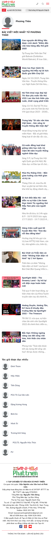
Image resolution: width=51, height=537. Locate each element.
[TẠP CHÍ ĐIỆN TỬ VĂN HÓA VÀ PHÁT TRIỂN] (10, 3)
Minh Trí (14, 424)
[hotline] (37, 4)
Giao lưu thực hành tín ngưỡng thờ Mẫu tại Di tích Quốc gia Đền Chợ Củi (35, 71)
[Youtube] (30, 526)
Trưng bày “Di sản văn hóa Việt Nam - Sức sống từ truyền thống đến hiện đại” (35, 123)
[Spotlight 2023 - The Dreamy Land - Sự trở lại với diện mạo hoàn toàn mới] (11, 282)
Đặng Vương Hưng (19, 405)
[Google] (25, 526)
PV (12, 452)
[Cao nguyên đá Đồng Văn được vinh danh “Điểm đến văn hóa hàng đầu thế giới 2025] (11, 44)
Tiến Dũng (15, 385)
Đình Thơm (16, 366)
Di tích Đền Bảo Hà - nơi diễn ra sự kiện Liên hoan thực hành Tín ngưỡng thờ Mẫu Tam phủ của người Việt (35, 203)
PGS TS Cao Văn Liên (20, 395)
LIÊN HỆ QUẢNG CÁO (35, 534)
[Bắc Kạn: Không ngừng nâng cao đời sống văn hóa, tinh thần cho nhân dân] (11, 337)
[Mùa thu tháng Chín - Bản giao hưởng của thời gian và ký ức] (11, 177)
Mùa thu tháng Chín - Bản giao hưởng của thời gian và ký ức (34, 175)
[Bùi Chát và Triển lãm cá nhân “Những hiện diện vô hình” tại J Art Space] (11, 257)
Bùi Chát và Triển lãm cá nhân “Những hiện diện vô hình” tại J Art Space (35, 256)
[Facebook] (20, 526)
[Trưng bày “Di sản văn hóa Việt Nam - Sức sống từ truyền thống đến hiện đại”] (11, 124)
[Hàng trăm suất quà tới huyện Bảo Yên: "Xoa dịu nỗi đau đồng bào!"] (11, 232)
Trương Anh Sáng (18, 433)
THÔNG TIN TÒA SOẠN (16, 534)
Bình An (14, 414)
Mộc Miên (15, 376)
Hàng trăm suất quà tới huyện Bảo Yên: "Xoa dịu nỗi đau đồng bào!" (34, 231)
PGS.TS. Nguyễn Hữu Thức (23, 443)
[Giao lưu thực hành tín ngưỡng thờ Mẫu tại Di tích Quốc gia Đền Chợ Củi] (11, 72)
